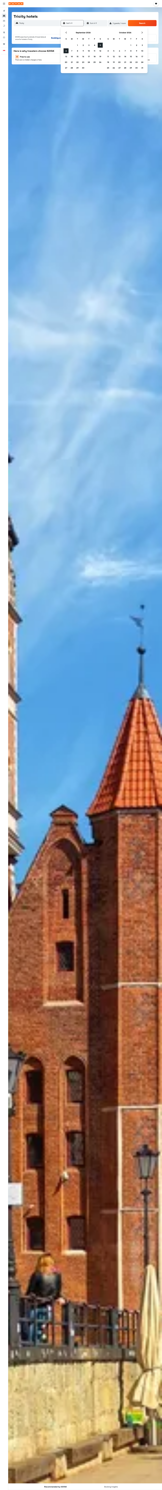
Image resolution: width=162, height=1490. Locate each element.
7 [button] (71, 51)
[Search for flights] (4, 10)
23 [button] (83, 62)
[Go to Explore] (4, 32)
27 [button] (66, 68)
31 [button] (142, 68)
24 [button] (89, 62)
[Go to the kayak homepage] (16, 3)
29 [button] (77, 68)
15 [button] (77, 56)
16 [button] (83, 56)
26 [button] (100, 62)
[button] (4, 3)
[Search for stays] (4, 15)
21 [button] (72, 62)
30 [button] (83, 68)
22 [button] (77, 62)
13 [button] (66, 56)
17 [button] (89, 56)
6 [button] (66, 51)
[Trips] (4, 44)
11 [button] (94, 51)
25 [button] (94, 62)
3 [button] (88, 45)
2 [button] (83, 45)
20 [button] (66, 62)
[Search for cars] (4, 20)
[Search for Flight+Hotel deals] (4, 25)
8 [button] (77, 51)
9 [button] (83, 51)
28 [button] (72, 68)
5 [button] (100, 45)
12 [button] (100, 51)
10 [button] (89, 51)
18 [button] (94, 56)
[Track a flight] (4, 37)
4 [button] (94, 45)
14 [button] (72, 56)
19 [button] (100, 56)
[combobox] (39, 23)
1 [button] (77, 45)
